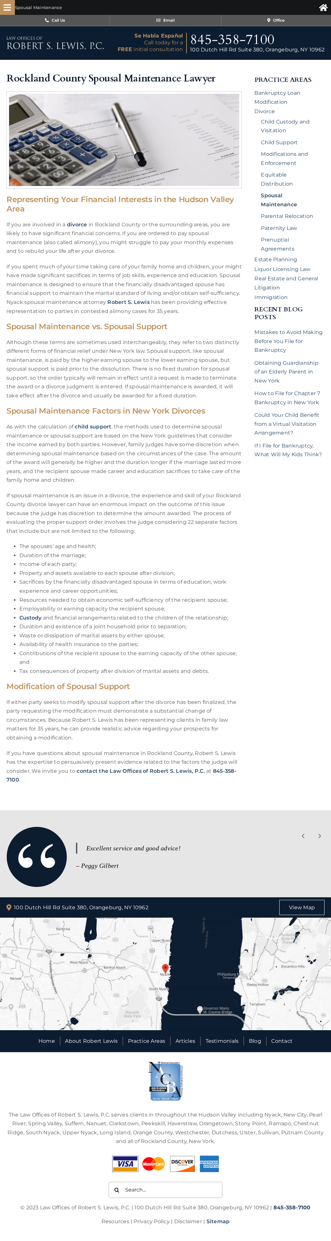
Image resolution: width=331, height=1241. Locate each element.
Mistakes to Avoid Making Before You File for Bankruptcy (288, 341)
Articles (185, 1041)
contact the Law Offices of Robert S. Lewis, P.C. (141, 771)
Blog (255, 1041)
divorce (77, 224)
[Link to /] (323, 7)
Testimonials (222, 1041)
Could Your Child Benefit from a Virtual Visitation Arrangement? (286, 424)
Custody (30, 618)
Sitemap (218, 1221)
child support (93, 427)
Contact (282, 1041)
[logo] (55, 39)
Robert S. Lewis (128, 302)
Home (46, 1041)
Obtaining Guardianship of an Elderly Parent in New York (286, 372)
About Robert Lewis (91, 1041)
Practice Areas (146, 1041)
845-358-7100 (232, 39)
